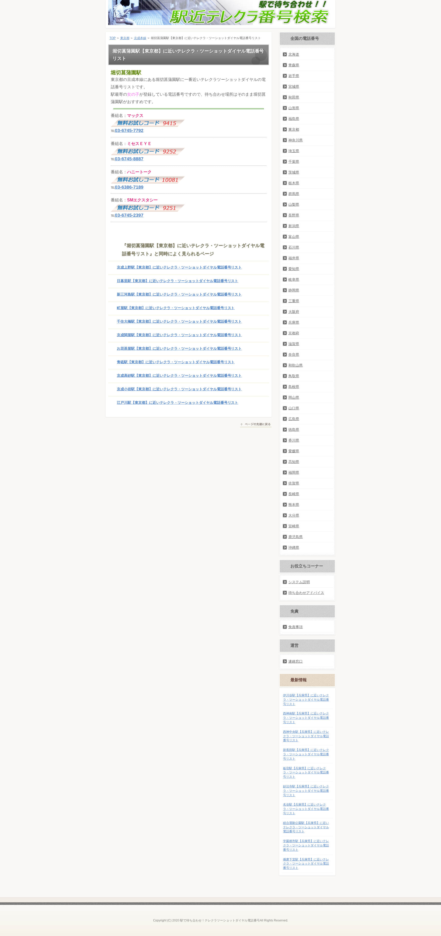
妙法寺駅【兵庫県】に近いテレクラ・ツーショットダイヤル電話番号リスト (306, 791)
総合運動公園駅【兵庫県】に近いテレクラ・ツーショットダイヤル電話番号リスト (306, 827)
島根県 (293, 387)
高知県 (293, 462)
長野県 (293, 215)
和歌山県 (295, 365)
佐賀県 (293, 483)
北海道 (293, 54)
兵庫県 (293, 322)
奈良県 (293, 354)
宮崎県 (293, 526)
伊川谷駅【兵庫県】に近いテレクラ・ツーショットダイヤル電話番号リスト (306, 700)
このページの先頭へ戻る (256, 425)
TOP (112, 38)
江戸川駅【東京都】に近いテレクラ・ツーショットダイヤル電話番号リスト (177, 402)
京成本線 (140, 38)
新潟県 (293, 226)
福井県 (293, 258)
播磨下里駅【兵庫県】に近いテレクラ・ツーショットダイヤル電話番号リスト (306, 864)
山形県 (293, 108)
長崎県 (293, 494)
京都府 (293, 333)
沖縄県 (293, 547)
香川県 (293, 440)
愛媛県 (293, 451)
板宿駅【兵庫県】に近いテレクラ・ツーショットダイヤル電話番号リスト (306, 773)
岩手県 (293, 76)
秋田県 (293, 97)
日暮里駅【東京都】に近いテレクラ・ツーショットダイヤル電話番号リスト (177, 281)
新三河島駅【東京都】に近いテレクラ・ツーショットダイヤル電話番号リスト (179, 294)
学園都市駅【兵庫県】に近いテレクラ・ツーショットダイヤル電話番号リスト (306, 845)
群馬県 (293, 194)
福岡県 (293, 472)
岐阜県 (293, 279)
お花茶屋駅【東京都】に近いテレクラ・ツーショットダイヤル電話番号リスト (179, 348)
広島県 (293, 419)
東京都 (124, 38)
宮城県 (293, 86)
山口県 (293, 408)
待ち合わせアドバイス (306, 593)
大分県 (293, 515)
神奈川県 (295, 140)
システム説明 (299, 582)
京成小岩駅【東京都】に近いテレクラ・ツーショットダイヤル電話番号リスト (179, 389)
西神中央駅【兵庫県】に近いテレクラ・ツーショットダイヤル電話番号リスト (306, 736)
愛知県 (293, 269)
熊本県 (293, 505)
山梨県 (293, 204)
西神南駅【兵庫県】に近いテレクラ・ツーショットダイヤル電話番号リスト (306, 718)
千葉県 (293, 162)
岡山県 (293, 397)
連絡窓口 (295, 661)
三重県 (293, 301)
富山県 (293, 237)
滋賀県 (293, 344)
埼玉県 (293, 151)
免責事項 (295, 627)
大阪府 (293, 312)
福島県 (293, 119)
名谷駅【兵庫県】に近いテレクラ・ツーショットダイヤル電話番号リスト (306, 809)
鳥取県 (293, 376)
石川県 (293, 247)
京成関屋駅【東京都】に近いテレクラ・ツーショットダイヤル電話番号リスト (179, 335)
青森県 (293, 65)
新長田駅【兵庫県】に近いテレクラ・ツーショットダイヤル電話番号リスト (306, 754)
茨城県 (293, 172)
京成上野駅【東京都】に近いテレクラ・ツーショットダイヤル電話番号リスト (179, 267)
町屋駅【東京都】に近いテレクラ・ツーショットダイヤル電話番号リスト (176, 308)
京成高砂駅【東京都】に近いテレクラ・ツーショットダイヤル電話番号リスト (179, 375)
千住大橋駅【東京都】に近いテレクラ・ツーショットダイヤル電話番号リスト (179, 321)
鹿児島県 (295, 537)
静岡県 (293, 290)
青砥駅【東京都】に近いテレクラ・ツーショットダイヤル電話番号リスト (176, 362)
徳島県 (293, 430)
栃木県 (293, 183)
